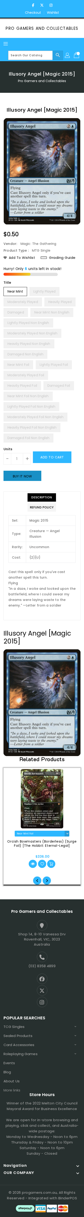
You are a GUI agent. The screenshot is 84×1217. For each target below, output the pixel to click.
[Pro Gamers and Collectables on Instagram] (50, 5)
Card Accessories (19, 1044)
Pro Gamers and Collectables (42, 28)
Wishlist (53, 12)
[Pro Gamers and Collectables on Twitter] (42, 5)
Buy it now (22, 476)
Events (9, 1062)
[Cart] (77, 55)
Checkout (33, 12)
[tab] (42, 497)
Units (8, 449)
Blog (7, 1072)
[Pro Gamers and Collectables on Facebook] (33, 5)
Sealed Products (18, 1035)
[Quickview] (33, 864)
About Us (12, 1081)
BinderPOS (67, 1198)
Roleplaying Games (21, 1053)
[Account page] (67, 55)
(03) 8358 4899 (41, 966)
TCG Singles (14, 1026)
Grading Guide (62, 257)
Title (7, 282)
